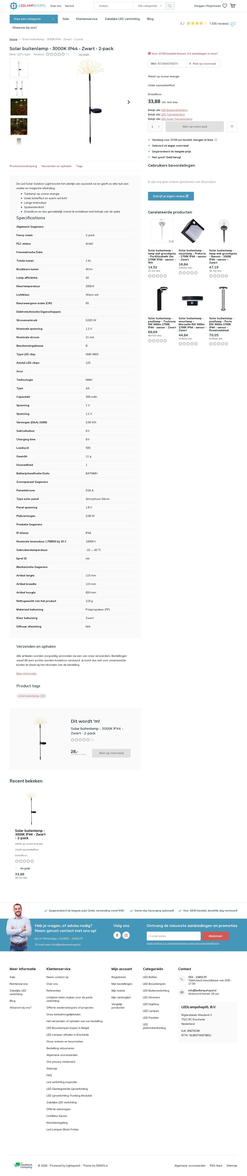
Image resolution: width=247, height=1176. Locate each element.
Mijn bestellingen (122, 984)
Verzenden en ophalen (56, 166)
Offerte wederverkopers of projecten (70, 1007)
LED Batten (150, 977)
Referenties (54, 990)
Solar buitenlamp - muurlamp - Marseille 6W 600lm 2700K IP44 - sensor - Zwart (192, 324)
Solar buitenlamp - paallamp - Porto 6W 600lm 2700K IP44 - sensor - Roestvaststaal (221, 324)
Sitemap (52, 1068)
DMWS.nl (102, 1165)
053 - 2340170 (197, 977)
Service (69, 5)
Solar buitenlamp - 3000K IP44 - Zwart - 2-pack (30, 834)
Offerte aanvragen (58, 1109)
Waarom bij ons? (24, 27)
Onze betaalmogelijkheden (64, 1014)
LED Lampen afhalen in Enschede (68, 1034)
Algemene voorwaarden (62, 1055)
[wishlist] (224, 6)
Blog (150, 19)
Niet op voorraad (195, 126)
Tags (79, 166)
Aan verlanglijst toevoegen (232, 126)
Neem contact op (58, 977)
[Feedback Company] (23, 1165)
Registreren (119, 977)
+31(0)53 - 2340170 (70, 938)
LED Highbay (151, 1004)
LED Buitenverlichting (174, 110)
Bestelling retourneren (60, 1048)
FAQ (49, 1075)
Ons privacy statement (61, 1061)
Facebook (117, 935)
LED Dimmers (151, 997)
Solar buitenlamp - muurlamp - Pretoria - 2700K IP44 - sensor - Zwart (192, 255)
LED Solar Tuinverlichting (176, 119)
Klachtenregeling (57, 1122)
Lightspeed (73, 1165)
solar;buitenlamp (31, 696)
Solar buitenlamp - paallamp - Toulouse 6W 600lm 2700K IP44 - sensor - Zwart (162, 323)
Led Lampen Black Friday (63, 1129)
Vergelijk (25, 868)
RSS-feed (216, 1165)
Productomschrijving (23, 166)
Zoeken (170, 6)
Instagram (126, 935)
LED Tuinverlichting (173, 114)
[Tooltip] (215, 140)
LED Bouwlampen (154, 984)
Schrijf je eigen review (169, 196)
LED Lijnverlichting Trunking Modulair (69, 1095)
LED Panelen (151, 1017)
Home (13, 39)
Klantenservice (86, 19)
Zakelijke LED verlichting (122, 19)
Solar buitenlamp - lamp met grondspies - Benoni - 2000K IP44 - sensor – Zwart (223, 256)
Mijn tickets (118, 990)
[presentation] (128, 102)
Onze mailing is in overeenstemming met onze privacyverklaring (183, 943)
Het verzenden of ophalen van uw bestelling (74, 1021)
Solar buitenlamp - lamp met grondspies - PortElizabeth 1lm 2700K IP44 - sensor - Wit (162, 256)
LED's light (23, 54)
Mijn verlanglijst (121, 997)
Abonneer (215, 936)
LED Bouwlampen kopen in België (68, 1028)
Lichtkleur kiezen (57, 1116)
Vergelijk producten (118, 1005)
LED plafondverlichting (154, 1026)
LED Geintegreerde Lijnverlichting (67, 1089)
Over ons (55, 5)
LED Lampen (151, 1011)
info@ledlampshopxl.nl (202, 990)
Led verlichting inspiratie (62, 1082)
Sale (66, 19)
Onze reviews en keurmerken (65, 1041)
